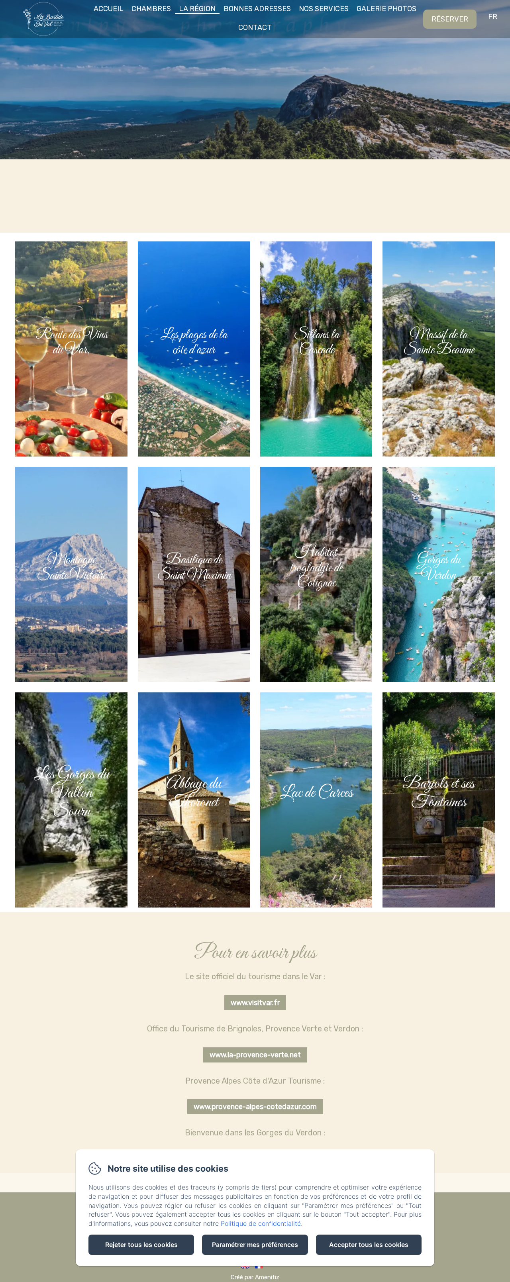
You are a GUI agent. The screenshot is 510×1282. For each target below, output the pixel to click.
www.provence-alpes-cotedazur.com (255, 1106)
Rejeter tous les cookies (141, 1245)
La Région (197, 8)
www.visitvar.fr (255, 1002)
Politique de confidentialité (261, 1223)
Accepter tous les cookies (368, 1245)
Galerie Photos (386, 8)
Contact (255, 27)
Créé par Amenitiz (255, 1277)
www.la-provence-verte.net (255, 1055)
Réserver (450, 19)
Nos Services (324, 8)
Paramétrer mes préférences (255, 1245)
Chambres (151, 8)
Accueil (109, 8)
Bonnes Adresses (257, 8)
